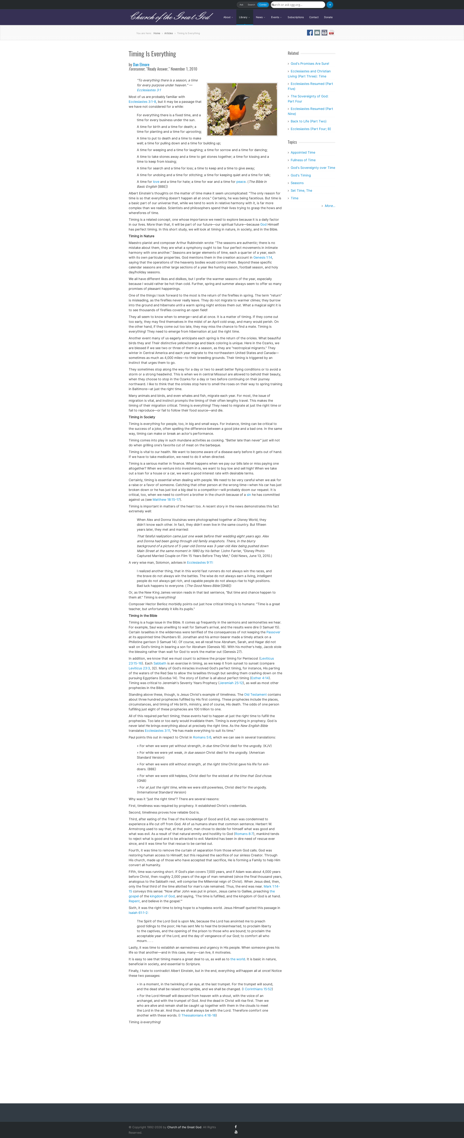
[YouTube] (236, 1132)
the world (237, 959)
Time (294, 198)
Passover (273, 632)
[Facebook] (236, 1127)
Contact (314, 17)
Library (243, 17)
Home (157, 33)
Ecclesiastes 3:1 (149, 90)
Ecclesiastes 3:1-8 (142, 102)
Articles (168, 33)
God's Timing (301, 175)
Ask (241, 4)
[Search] (330, 4)
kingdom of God (162, 896)
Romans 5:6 (202, 737)
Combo (263, 4)
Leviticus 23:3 (139, 668)
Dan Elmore (141, 65)
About (227, 17)
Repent (134, 901)
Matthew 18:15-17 (166, 499)
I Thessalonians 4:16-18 (198, 1015)
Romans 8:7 (244, 834)
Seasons (297, 183)
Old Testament (255, 694)
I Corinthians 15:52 (257, 989)
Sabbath (160, 663)
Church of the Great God (169, 17)
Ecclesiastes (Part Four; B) (311, 129)
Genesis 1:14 (262, 257)
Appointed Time (303, 152)
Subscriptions (296, 17)
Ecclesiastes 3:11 (157, 730)
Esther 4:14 (260, 678)
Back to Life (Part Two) (309, 121)
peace (241, 182)
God (263, 224)
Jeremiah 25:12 (231, 683)
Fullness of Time (303, 160)
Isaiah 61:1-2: (138, 913)
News (259, 17)
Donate (328, 17)
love (156, 182)
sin (249, 495)
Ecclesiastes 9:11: (200, 562)
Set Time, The (301, 190)
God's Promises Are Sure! (310, 63)
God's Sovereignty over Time (313, 168)
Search (251, 4)
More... (330, 206)
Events (275, 17)
